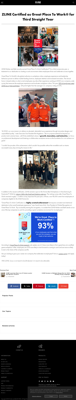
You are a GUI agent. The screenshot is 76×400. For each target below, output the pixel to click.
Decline (65, 396)
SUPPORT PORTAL (5, 381)
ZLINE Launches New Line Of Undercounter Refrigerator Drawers (19, 274)
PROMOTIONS (42, 361)
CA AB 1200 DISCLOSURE (45, 373)
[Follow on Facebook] (39, 381)
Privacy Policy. (59, 392)
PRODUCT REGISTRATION (7, 385)
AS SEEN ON (4, 361)
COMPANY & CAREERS (6, 368)
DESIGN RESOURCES (44, 371)
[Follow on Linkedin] (47, 381)
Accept (51, 396)
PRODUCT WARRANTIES (7, 388)
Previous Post (4, 270)
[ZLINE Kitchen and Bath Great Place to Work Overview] (38, 46)
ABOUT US (3, 359)
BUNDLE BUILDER (43, 359)
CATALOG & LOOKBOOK (45, 368)
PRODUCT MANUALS (6, 390)
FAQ (2, 383)
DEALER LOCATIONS (6, 364)
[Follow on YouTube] (53, 381)
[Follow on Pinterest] (50, 381)
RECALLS (3, 392)
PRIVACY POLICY (5, 371)
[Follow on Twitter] (42, 381)
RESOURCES (42, 350)
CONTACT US (19, 350)
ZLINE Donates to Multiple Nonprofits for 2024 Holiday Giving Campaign (56, 274)
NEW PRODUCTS (43, 366)
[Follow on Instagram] (45, 381)
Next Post (73, 270)
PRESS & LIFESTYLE (5, 366)
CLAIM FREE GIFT (43, 364)
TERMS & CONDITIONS (7, 373)
